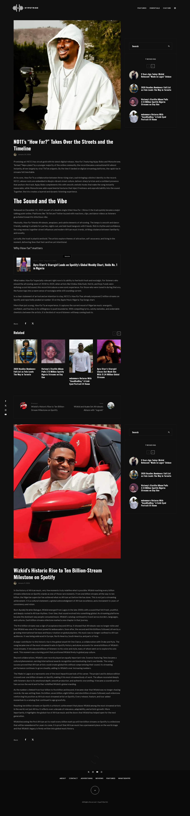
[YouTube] (97, 772)
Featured (141, 8)
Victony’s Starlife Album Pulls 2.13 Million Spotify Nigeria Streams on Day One (52, 373)
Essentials (155, 8)
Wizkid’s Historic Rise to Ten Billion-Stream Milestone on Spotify (48, 406)
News (41, 261)
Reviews (99, 778)
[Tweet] (33, 323)
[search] (169, 46)
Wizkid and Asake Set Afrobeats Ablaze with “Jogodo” (88, 406)
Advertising (86, 778)
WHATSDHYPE (124, 778)
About (63, 778)
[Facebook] (5, 401)
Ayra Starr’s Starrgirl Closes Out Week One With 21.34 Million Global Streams (108, 373)
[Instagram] (93, 772)
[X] (88, 772)
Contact (73, 778)
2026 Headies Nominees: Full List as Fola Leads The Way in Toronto (25, 371)
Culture (167, 8)
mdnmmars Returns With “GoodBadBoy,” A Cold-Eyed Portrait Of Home (80, 381)
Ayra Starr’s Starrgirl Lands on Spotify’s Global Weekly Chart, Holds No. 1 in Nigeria (75, 266)
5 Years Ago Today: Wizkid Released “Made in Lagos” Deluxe (156, 75)
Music (35, 261)
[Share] (25, 323)
